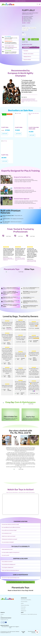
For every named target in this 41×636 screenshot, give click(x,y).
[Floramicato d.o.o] (8, 4)
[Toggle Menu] (39, 4)
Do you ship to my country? (7, 561)
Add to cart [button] (4, 133)
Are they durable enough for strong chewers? (10, 552)
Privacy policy (23, 607)
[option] (25, 28)
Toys (1, 616)
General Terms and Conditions (26, 599)
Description (26, 50)
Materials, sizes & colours (28, 53)
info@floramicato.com (12, 47)
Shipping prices (23, 610)
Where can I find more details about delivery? (10, 570)
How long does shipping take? (7, 567)
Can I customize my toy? (6, 533)
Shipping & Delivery (27, 56)
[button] (30, 51)
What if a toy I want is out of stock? (8, 536)
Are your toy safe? (5, 555)
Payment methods (27, 59)
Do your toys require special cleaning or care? (10, 577)
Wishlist (22, 603)
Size (23, 32)
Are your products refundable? (8, 542)
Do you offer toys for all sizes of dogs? (9, 530)
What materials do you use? (7, 549)
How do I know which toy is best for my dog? (10, 524)
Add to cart (35, 39)
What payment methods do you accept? (9, 539)
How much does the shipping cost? (8, 564)
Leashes (2, 614)
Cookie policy (23, 608)
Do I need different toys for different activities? (11, 527)
